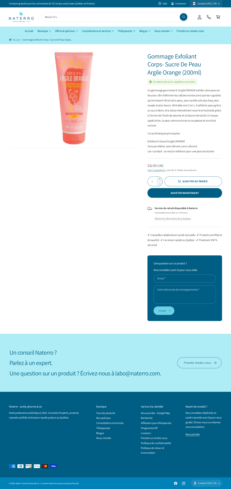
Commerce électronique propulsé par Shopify (60, 483)
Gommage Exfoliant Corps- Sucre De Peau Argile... (48, 39)
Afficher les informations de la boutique (173, 218)
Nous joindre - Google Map (155, 413)
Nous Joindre (162, 31)
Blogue (143, 31)
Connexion (180, 3)
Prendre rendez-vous (197, 363)
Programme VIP (149, 428)
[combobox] (114, 17)
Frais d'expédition (156, 170)
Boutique (43, 31)
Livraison (146, 433)
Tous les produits (105, 413)
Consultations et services (96, 31)
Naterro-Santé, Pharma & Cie (27, 483)
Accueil (16, 39)
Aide (165, 3)
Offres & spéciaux (65, 31)
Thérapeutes (125, 31)
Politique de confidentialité (156, 443)
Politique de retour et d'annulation (152, 450)
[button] (218, 17)
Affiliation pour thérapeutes (156, 423)
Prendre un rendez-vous (154, 438)
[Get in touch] (208, 17)
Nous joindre (193, 434)
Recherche (147, 418)
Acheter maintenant (185, 193)
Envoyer (162, 310)
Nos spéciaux (103, 418)
